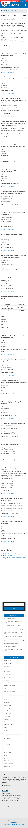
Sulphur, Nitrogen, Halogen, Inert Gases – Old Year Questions (15, 558)
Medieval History (8, 719)
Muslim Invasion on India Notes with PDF (14, 641)
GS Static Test (7, 705)
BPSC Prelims (7, 671)
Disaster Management (9, 685)
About (4, 824)
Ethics (5, 699)
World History (7, 766)
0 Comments (12, 19)
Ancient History (7, 660)
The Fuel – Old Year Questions (10, 554)
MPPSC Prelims (7, 730)
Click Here (22, 1)
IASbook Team (7, 18)
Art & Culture (7, 666)
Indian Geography (8, 708)
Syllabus (6, 749)
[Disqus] (14, 578)
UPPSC (5, 755)
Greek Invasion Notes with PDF (11, 643)
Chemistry (13, 10)
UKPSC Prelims (7, 752)
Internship (9, 824)
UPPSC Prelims (7, 758)
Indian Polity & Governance (10, 710)
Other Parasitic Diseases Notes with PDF (14, 629)
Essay (5, 696)
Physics (5, 733)
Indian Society (7, 713)
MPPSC (5, 727)
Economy (6, 688)
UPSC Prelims (7, 761)
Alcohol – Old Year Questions (10, 555)
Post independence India (10, 735)
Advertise (14, 824)
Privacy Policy (21, 824)
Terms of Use (14, 826)
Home (4, 10)
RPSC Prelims (7, 738)
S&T (8, 10)
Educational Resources (9, 691)
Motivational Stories (9, 724)
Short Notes (7, 744)
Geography (6, 702)
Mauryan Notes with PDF (10, 618)
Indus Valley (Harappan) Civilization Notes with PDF (13, 797)
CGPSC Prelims (7, 677)
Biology (5, 669)
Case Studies (7, 674)
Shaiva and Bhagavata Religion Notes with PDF (12, 795)
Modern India (7, 722)
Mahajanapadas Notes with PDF (12, 646)
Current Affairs (7, 683)
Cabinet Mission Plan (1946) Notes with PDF (11, 800)
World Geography (8, 763)
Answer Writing (7, 663)
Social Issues (7, 747)
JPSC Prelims (7, 716)
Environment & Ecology (9, 694)
